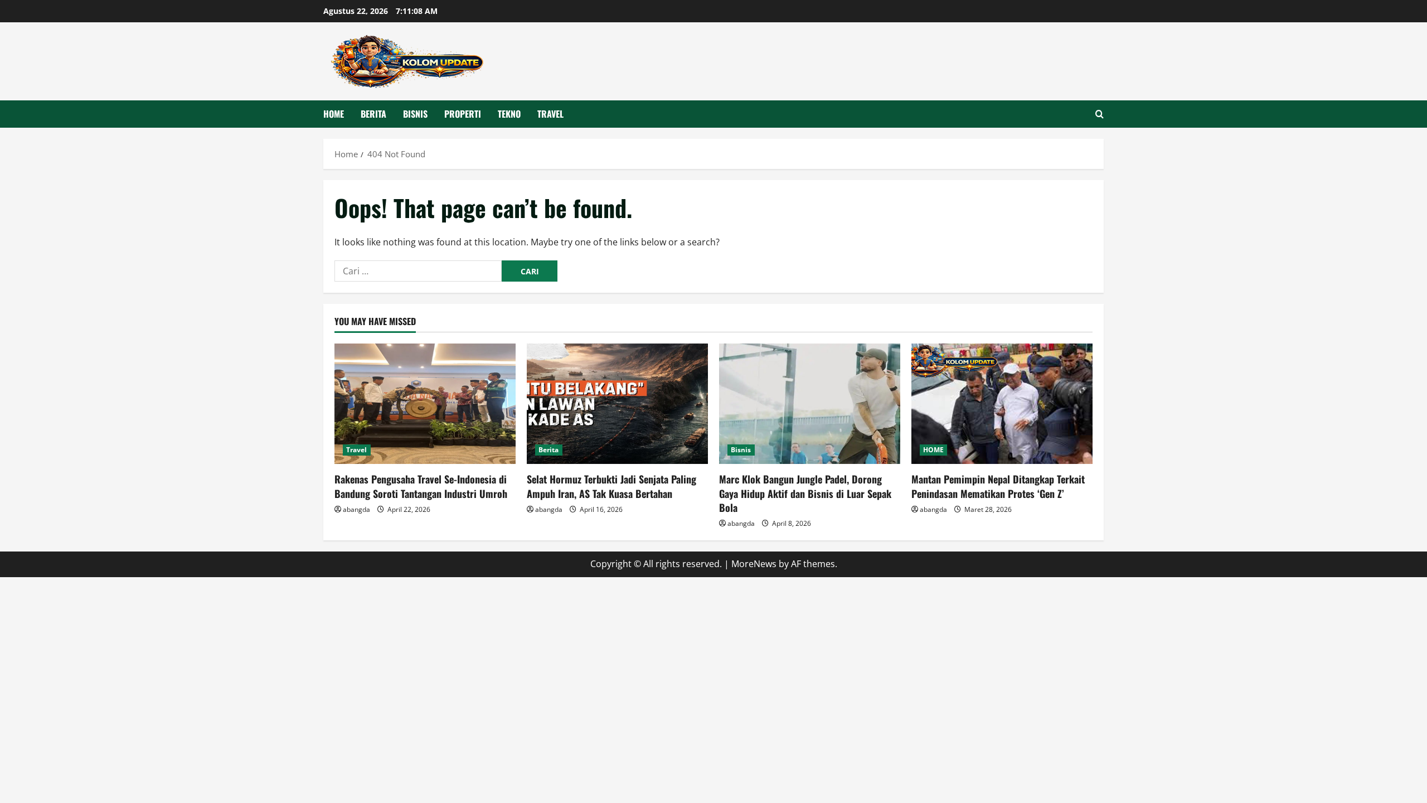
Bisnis (415, 113)
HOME (333, 113)
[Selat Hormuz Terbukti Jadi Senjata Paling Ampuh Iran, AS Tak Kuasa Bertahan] (617, 404)
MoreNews (753, 564)
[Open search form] (1099, 114)
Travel (550, 113)
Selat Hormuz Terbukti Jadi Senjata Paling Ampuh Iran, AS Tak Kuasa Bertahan (611, 486)
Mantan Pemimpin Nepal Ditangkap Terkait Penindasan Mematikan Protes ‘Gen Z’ (998, 486)
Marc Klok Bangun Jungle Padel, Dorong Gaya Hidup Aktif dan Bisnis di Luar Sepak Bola (805, 493)
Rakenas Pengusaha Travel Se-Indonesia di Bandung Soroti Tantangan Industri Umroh (420, 486)
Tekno (509, 113)
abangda (356, 509)
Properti (462, 113)
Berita (373, 113)
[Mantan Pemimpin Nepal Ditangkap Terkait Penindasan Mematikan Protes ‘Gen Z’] (1002, 404)
